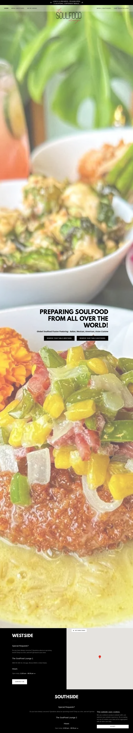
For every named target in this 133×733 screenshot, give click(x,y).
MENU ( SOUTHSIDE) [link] (104, 8)
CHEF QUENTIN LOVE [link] (121, 8)
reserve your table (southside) (92, 338)
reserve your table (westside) (59, 338)
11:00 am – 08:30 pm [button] (27, 673)
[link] (66, 8)
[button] (34, 673)
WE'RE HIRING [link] (32, 8)
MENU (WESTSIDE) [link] (17, 8)
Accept (112, 726)
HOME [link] (6, 8)
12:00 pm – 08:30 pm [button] (69, 728)
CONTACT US (19, 681)
